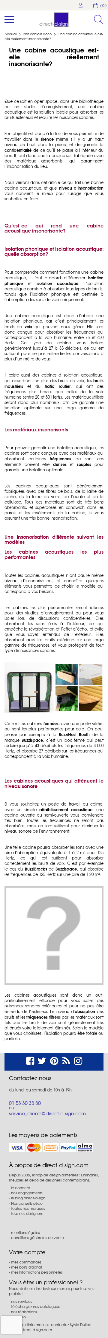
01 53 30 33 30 (25, 1102)
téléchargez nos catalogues (35, 1306)
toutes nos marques (28, 1208)
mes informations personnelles (37, 1272)
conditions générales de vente (37, 1237)
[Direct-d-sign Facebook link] (30, 1060)
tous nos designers (27, 1213)
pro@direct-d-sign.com (32, 1329)
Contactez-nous (30, 1078)
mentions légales (25, 1232)
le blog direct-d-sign (28, 1198)
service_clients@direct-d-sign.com (47, 1113)
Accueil (10, 33)
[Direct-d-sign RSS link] (66, 1060)
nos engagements (27, 1192)
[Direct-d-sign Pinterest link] (54, 1060)
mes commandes (26, 1262)
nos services (21, 1301)
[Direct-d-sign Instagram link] (78, 1060)
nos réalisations (24, 1311)
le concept (20, 1187)
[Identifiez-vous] (81, 5)
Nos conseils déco (37, 33)
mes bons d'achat (26, 1267)
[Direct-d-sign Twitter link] (42, 1060)
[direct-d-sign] (54, 19)
